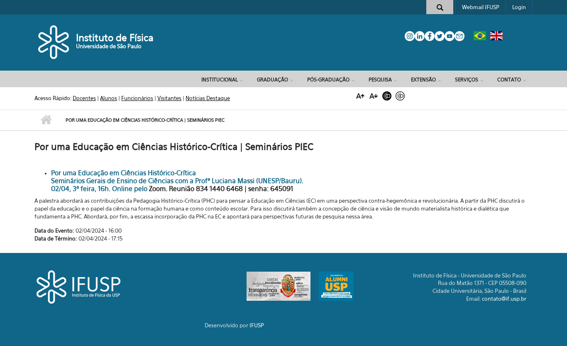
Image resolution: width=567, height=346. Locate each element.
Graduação (272, 79)
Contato (509, 79)
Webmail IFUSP (480, 7)
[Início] (54, 41)
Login (519, 7)
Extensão (423, 79)
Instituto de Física (115, 37)
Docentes (84, 98)
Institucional (219, 79)
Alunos (108, 98)
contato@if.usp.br (504, 298)
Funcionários (137, 98)
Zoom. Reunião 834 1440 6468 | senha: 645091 (221, 188)
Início (45, 120)
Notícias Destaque (208, 98)
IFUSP (256, 325)
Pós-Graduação (328, 79)
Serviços (466, 79)
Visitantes (169, 98)
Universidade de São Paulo (109, 46)
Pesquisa (380, 79)
